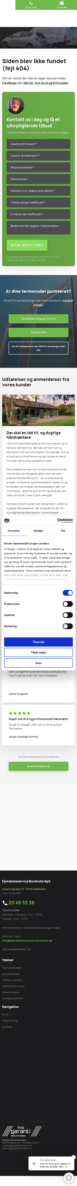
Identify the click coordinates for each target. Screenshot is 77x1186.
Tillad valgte (38, 652)
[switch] (68, 604)
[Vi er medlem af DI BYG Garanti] (22, 1131)
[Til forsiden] (38, 18)
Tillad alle (38, 641)
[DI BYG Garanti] (38, 820)
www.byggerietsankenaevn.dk (17, 1148)
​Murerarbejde (11, 974)
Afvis (38, 662)
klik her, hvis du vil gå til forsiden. (46, 83)
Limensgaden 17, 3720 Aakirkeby (24, 889)
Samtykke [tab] (14, 530)
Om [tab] (63, 530)
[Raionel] (38, 793)
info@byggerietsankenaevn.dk (17, 1145)
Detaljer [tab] (39, 530)
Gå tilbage (9, 83)
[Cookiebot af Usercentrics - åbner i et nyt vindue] (57, 520)
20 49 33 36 (22, 902)
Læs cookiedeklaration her (16, 949)
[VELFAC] (38, 806)
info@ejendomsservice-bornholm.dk (27, 940)
